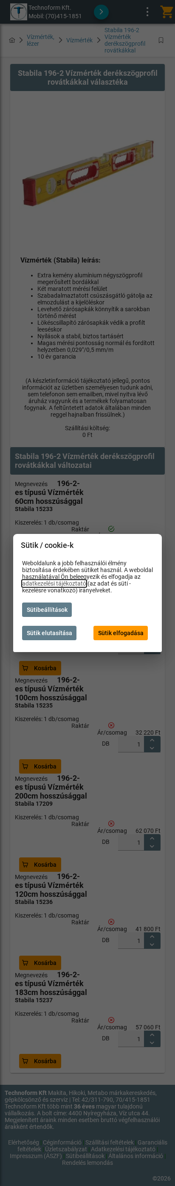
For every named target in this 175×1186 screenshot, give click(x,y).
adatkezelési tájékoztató (54, 583)
